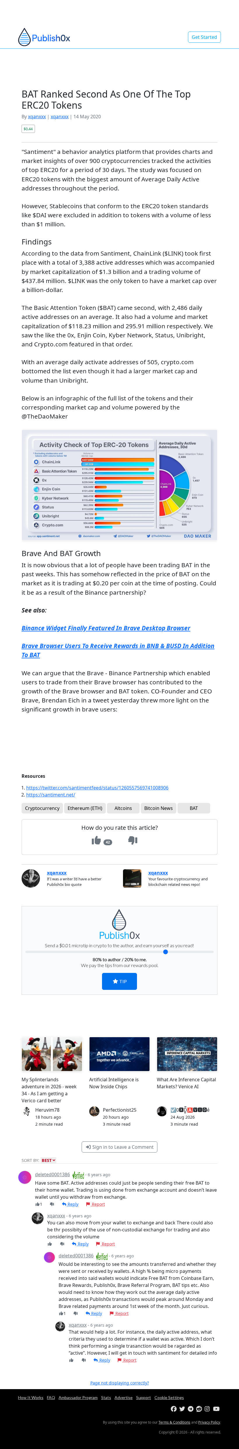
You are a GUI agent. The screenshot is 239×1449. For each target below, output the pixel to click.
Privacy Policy (209, 1422)
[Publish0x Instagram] (208, 1409)
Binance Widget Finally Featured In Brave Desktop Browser (106, 628)
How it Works (30, 1397)
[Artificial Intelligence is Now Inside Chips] (119, 1054)
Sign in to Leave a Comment (122, 1147)
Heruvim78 (47, 1110)
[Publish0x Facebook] (174, 1409)
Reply (72, 1204)
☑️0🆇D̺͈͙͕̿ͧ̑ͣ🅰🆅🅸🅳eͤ (190, 1110)
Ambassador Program (78, 1397)
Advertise (124, 1397)
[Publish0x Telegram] (191, 1409)
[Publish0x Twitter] (183, 1409)
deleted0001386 (52, 1174)
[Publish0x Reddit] (200, 1409)
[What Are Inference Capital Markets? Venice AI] (187, 1054)
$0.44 (28, 128)
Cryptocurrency (42, 808)
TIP (122, 981)
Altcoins (123, 808)
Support (143, 1397)
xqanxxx (37, 116)
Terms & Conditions (174, 1422)
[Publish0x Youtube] (216, 1409)
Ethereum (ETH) (85, 808)
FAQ (51, 1397)
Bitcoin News (158, 808)
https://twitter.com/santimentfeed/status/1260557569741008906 (97, 788)
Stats (106, 1397)
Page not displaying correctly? (119, 1383)
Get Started (204, 37)
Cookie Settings (169, 1397)
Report (98, 1204)
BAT (194, 808)
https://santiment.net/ (50, 795)
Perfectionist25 (119, 1110)
